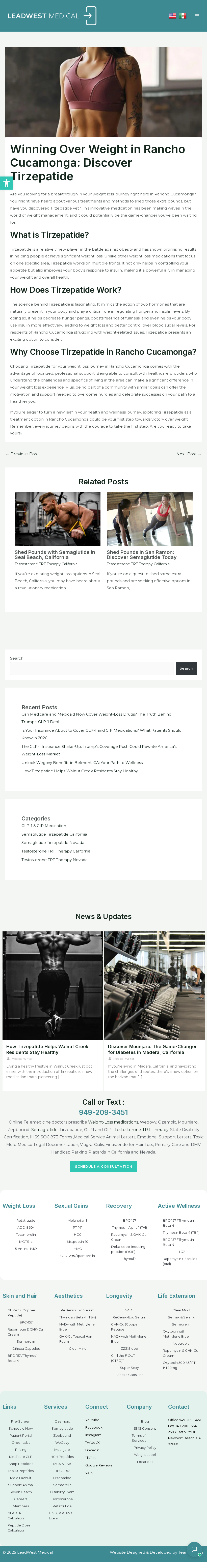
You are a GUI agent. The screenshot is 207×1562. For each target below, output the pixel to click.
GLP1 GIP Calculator (16, 1515)
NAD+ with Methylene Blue (77, 1326)
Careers (20, 1499)
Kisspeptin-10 (77, 1242)
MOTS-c (26, 1242)
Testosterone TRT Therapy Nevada (54, 859)
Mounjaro (62, 1450)
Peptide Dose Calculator (19, 1527)
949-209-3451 (103, 1112)
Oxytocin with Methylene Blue (176, 1333)
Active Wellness (179, 1205)
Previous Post (22, 454)
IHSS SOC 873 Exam (60, 1515)
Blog (145, 1421)
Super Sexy (129, 1368)
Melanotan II (78, 1220)
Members (21, 1506)
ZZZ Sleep (129, 1348)
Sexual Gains (71, 1205)
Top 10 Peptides (21, 1471)
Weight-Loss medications (113, 1122)
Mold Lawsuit (20, 1478)
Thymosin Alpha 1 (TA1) (129, 1227)
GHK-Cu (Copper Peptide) (21, 1312)
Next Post (188, 454)
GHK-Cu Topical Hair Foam (75, 1338)
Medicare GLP (20, 1457)
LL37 (181, 1252)
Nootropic (181, 1343)
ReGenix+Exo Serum (77, 1310)
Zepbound (62, 1435)
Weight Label (145, 1455)
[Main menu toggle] (197, 16)
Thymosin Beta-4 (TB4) (181, 1232)
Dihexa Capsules (26, 1348)
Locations (145, 1462)
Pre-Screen (20, 1421)
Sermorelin (26, 1341)
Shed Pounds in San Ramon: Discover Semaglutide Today (142, 554)
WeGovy (62, 1442)
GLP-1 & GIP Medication (43, 825)
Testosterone (62, 1499)
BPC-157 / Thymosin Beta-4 (178, 1222)
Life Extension (176, 1295)
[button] (6, 183)
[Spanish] (183, 16)
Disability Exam (62, 1492)
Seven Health (21, 1492)
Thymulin (129, 1259)
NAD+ (129, 1310)
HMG (78, 1249)
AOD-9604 (26, 1227)
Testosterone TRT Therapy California (46, 564)
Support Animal (21, 1485)
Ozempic (62, 1421)
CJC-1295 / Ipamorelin (77, 1256)
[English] (172, 16)
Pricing (21, 1450)
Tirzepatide (62, 1478)
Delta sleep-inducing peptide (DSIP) (128, 1249)
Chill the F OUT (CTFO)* (123, 1358)
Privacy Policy (145, 1448)
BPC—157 (62, 1471)
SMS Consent (145, 1428)
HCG (78, 1234)
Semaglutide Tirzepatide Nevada (52, 842)
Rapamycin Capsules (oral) (180, 1261)
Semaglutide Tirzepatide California (54, 834)
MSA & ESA (62, 1464)
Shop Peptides (21, 1464)
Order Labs (21, 1442)
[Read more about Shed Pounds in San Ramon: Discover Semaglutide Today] (150, 518)
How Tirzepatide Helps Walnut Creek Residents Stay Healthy (79, 771)
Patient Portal (21, 1435)
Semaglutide (44, 1129)
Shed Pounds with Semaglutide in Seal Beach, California (55, 554)
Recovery (119, 1205)
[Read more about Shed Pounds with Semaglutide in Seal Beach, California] (57, 518)
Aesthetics (68, 1295)
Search (16, 658)
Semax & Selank (181, 1317)
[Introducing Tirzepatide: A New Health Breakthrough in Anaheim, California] (154, 985)
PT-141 (77, 1227)
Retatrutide (25, 1220)
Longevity (119, 1295)
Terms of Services (139, 1437)
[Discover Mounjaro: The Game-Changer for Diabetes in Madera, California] (53, 985)
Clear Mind (78, 1348)
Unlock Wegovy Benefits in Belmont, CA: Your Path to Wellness (82, 762)
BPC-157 (129, 1220)
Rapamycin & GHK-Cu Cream (128, 1237)
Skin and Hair (20, 1295)
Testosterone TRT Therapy (141, 1129)
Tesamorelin (26, 1234)
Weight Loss (19, 1205)
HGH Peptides (62, 1457)
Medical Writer (22, 1058)
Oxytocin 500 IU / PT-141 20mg (180, 1365)
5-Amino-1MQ (26, 1249)
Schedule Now (21, 1428)
